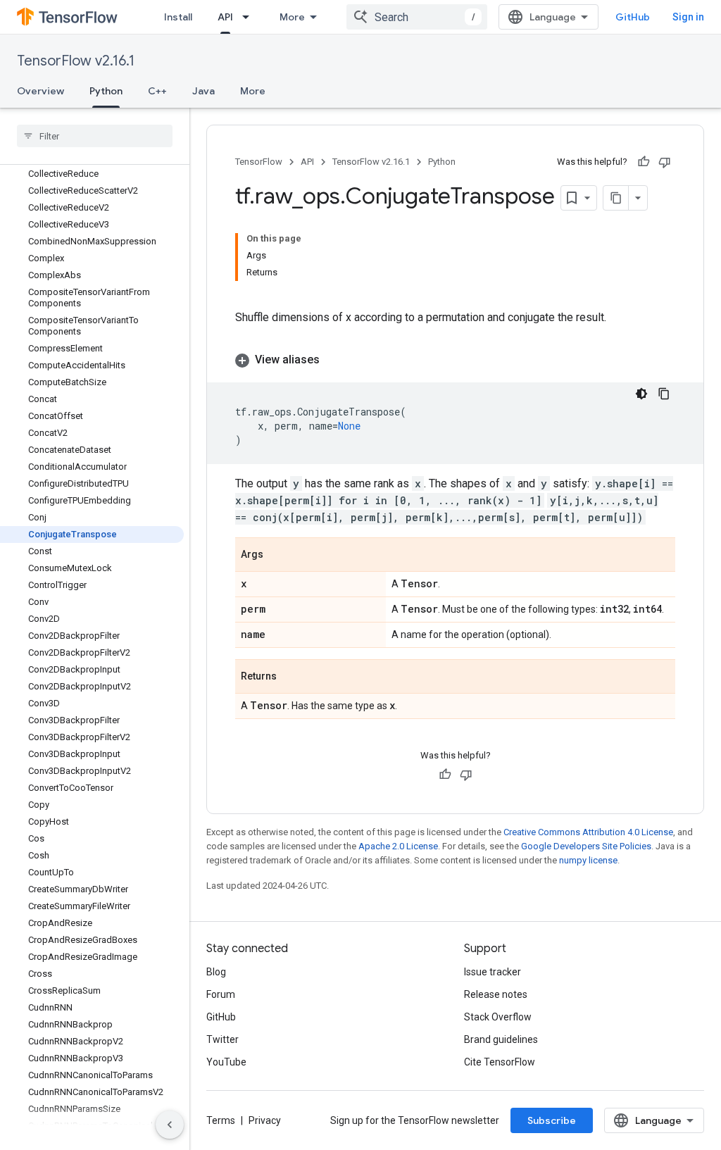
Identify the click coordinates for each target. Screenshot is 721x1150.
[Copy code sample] (664, 393)
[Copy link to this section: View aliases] (334, 359)
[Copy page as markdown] (616, 198)
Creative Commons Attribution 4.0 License (588, 832)
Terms (220, 1120)
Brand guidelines (501, 1039)
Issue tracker (492, 971)
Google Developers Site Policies (586, 846)
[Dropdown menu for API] (250, 17)
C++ (157, 91)
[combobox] (416, 17)
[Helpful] (643, 162)
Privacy (265, 1120)
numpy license (588, 860)
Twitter (222, 1039)
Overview (40, 91)
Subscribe (551, 1120)
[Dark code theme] (641, 393)
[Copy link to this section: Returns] (291, 677)
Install (178, 17)
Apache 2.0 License (398, 846)
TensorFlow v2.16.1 (75, 61)
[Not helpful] (664, 162)
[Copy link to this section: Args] (277, 555)
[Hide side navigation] (170, 1125)
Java (203, 91)
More (292, 17)
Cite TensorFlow (499, 1062)
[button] (455, 359)
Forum (220, 994)
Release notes (495, 994)
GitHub (632, 17)
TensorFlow (258, 161)
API (225, 17)
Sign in (688, 17)
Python (106, 91)
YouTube (226, 1062)
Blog (216, 971)
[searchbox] (95, 136)
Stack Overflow (498, 1017)
